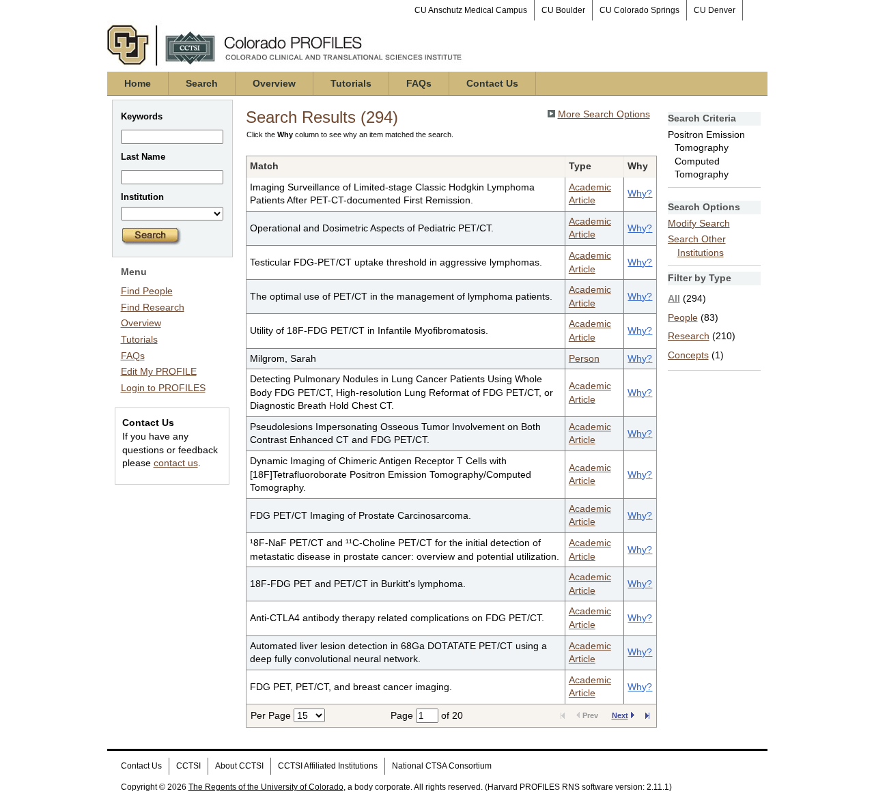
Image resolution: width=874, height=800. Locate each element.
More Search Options (604, 114)
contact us (176, 462)
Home (137, 83)
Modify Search (699, 223)
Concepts (688, 354)
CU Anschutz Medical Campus (470, 10)
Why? (640, 193)
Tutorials (350, 83)
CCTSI (188, 766)
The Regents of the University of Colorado (265, 787)
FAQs (419, 83)
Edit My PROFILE (159, 371)
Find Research (152, 307)
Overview (274, 83)
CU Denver (714, 10)
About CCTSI (239, 766)
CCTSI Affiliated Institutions (328, 766)
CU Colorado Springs (639, 10)
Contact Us (492, 83)
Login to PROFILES (163, 387)
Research (688, 335)
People (683, 317)
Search (202, 83)
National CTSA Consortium (442, 766)
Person (584, 358)
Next (620, 715)
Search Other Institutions (697, 245)
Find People (147, 290)
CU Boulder (563, 10)
